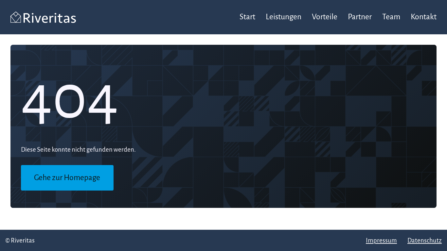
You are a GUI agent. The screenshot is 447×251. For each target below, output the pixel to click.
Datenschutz (424, 240)
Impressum (381, 240)
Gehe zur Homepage (67, 178)
